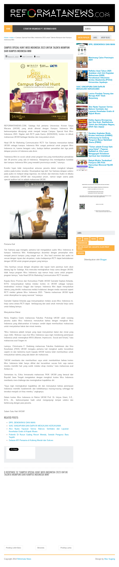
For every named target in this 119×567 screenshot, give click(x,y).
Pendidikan (82, 243)
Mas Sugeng (109, 559)
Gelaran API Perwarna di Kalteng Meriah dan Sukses (31, 440)
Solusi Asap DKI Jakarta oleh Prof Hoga (93, 248)
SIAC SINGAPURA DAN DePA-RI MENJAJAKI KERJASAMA (35, 426)
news (38, 57)
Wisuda (80, 253)
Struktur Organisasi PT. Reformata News (39, 28)
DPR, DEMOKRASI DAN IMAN (22, 422)
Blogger (103, 259)
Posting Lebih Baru (13, 548)
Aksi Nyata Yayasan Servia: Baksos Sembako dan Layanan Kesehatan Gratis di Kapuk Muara (101, 110)
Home (8, 28)
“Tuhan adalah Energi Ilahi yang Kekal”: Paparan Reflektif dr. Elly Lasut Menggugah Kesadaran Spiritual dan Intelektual (101, 151)
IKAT (79, 239)
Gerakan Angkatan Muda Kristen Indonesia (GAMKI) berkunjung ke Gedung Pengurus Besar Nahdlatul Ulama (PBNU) (100, 137)
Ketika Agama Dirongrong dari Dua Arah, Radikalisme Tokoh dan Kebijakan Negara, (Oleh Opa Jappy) (102, 123)
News (93, 239)
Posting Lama (66, 548)
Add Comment (27, 57)
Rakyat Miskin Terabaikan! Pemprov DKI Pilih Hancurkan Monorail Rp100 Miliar (101, 163)
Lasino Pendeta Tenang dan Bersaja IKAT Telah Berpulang (101, 95)
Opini (101, 239)
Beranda (40, 548)
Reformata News (24, 559)
